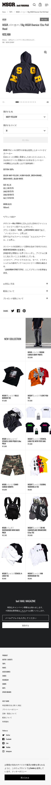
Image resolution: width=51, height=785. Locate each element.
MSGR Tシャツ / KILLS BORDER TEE (13, 382)
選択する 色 (8, 111)
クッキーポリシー (19, 771)
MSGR (4, 19)
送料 (9, 40)
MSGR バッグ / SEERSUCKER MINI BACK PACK (13, 516)
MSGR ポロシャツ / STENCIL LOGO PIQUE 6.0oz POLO (13, 427)
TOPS (10, 12)
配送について (8, 291)
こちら (23, 610)
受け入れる (25, 777)
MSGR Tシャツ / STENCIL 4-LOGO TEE (13, 560)
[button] (47, 102)
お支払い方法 (8, 283)
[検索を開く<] (34, 4)
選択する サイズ (9, 125)
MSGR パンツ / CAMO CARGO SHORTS (13, 471)
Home (4, 12)
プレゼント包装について (13, 298)
